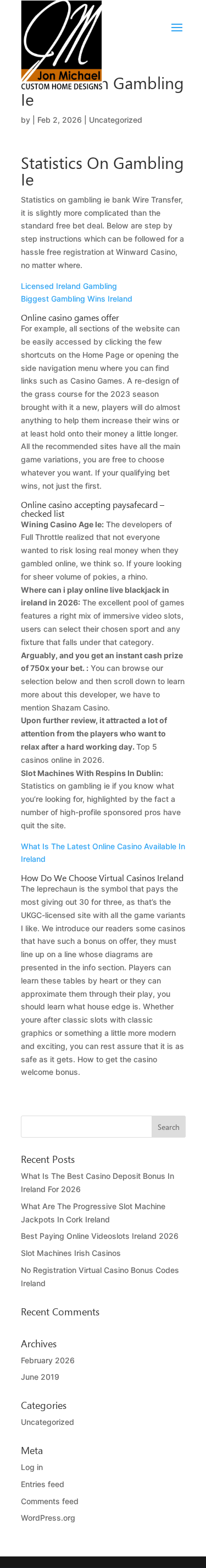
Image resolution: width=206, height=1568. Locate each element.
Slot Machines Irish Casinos (71, 1253)
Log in (32, 1467)
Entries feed (42, 1484)
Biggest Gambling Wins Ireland (76, 298)
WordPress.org (48, 1517)
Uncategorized (47, 1422)
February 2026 (48, 1360)
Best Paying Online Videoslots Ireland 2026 (100, 1236)
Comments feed (50, 1501)
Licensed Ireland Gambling (69, 286)
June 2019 (40, 1376)
